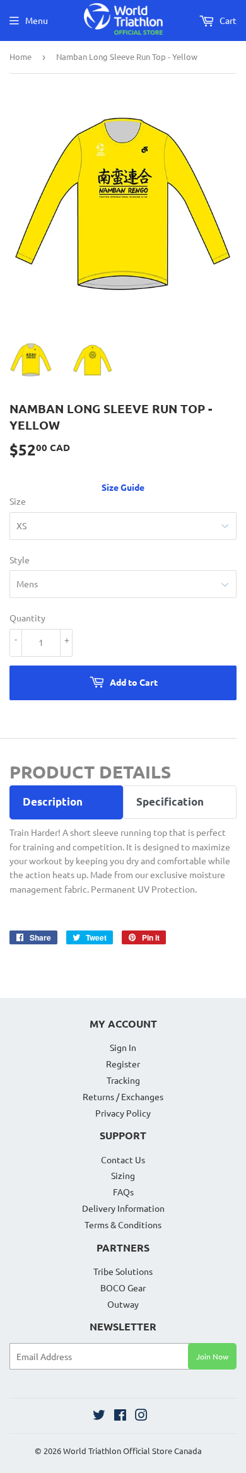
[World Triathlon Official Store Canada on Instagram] (141, 1416)
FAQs (123, 1191)
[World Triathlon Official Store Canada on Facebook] (120, 1416)
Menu (36, 20)
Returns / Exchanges (123, 1096)
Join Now (212, 1356)
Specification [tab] (170, 801)
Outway (123, 1304)
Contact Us (123, 1159)
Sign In (123, 1047)
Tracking (123, 1080)
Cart (227, 20)
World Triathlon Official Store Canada (132, 1450)
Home (20, 56)
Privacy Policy (123, 1112)
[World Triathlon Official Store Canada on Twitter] (99, 1416)
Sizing (123, 1175)
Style (19, 559)
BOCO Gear (123, 1287)
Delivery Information (123, 1208)
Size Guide (123, 487)
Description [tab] (53, 801)
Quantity (27, 617)
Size (17, 501)
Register (123, 1063)
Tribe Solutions (123, 1271)
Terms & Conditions (123, 1224)
